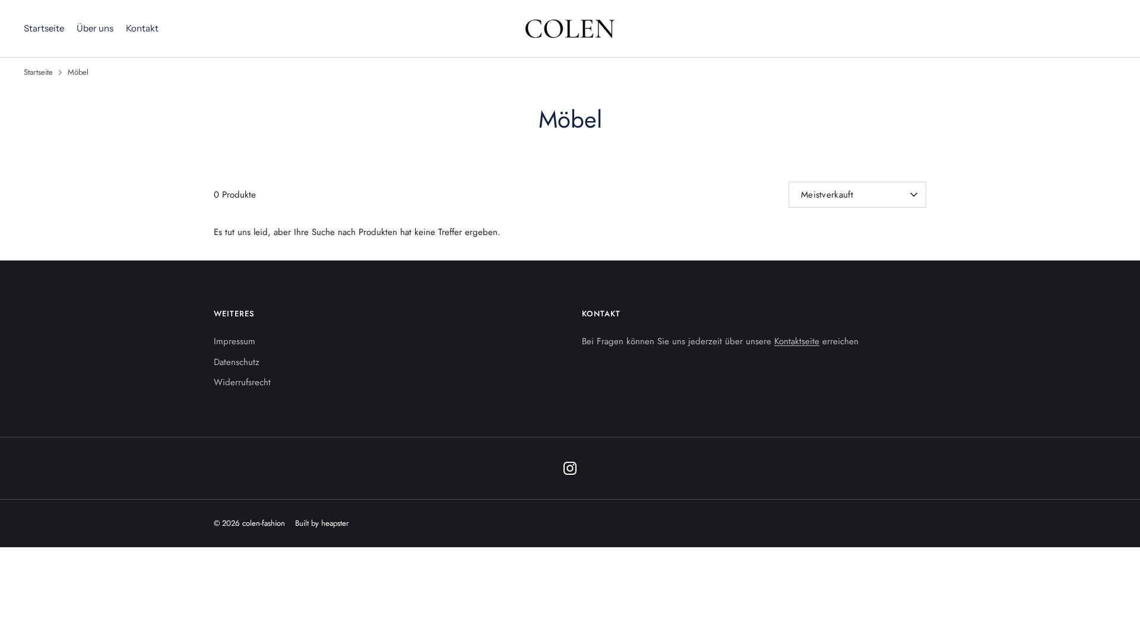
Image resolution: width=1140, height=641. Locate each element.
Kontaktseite (796, 341)
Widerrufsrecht (242, 382)
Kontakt (142, 28)
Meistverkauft (827, 194)
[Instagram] (570, 468)
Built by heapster (322, 523)
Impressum (234, 341)
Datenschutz (236, 362)
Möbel (78, 72)
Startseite (44, 28)
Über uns (95, 28)
